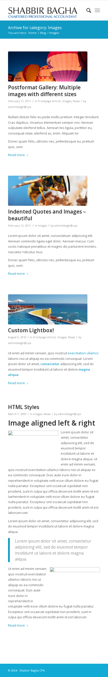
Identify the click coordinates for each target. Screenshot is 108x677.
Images (66, 101)
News (76, 101)
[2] (47, 66)
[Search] (86, 10)
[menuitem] (86, 10)
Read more (16, 155)
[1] (47, 309)
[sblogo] (44, 10)
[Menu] (97, 10)
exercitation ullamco (83, 353)
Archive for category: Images (35, 27)
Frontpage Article (49, 101)
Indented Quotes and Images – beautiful (47, 215)
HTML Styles (23, 407)
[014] (47, 191)
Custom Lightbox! (31, 330)
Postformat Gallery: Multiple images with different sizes (44, 91)
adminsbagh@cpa (19, 107)
